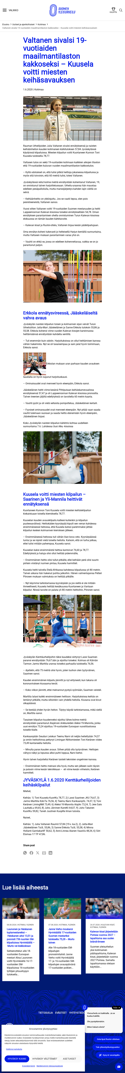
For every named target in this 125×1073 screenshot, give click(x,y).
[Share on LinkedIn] (50, 853)
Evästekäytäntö (28, 1066)
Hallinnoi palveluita (14, 1049)
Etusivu (5, 24)
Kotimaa (42, 24)
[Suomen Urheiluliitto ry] (62, 10)
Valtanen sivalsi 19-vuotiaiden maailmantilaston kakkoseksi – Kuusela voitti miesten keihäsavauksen (49, 28)
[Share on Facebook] (31, 853)
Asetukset (69, 1058)
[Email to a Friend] (44, 853)
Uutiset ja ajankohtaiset (23, 24)
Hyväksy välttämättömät (43, 1058)
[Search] (121, 10)
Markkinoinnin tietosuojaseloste (50, 1066)
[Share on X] (37, 853)
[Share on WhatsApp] (25, 853)
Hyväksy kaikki (17, 1058)
